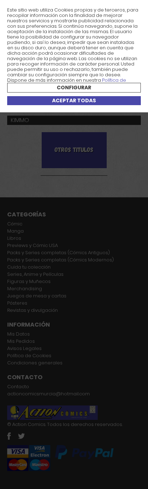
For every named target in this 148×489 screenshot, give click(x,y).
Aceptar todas (74, 100)
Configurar (74, 87)
